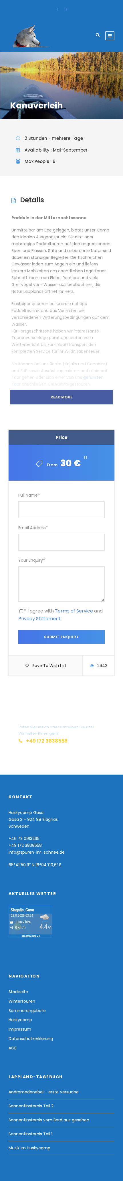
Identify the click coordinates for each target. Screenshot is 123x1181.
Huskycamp (20, 1020)
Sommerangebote (27, 1010)
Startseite (18, 992)
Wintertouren (22, 1001)
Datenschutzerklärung (31, 1038)
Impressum (20, 1029)
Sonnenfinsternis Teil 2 (31, 1106)
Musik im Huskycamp (29, 1148)
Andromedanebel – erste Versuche (44, 1092)
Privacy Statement (39, 618)
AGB (13, 1048)
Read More (61, 397)
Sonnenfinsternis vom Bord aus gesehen (49, 1120)
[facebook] (57, 9)
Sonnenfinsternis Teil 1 (30, 1134)
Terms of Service (74, 611)
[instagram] (65, 9)
